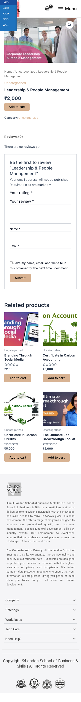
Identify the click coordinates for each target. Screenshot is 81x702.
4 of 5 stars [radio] (50, 194)
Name (15, 229)
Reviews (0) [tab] (13, 137)
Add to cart (17, 107)
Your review (22, 201)
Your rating (21, 193)
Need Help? (13, 639)
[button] (69, 25)
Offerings (12, 610)
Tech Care (12, 629)
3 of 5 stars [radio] (46, 194)
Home (8, 71)
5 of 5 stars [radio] (55, 194)
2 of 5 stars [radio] (41, 194)
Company (12, 600)
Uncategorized (25, 71)
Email (14, 246)
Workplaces (13, 620)
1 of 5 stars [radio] (36, 194)
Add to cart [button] (18, 378)
